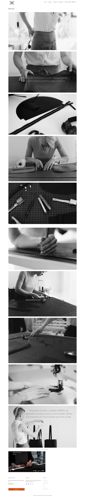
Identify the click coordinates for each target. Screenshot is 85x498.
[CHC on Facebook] (26, 484)
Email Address (11, 483)
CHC (36, 495)
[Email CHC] (32, 484)
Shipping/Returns (46, 482)
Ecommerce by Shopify (48, 495)
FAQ (43, 484)
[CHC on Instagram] (30, 484)
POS (43, 495)
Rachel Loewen (46, 449)
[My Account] (69, 2)
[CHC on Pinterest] (28, 484)
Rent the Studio (45, 488)
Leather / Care (45, 480)
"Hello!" (34, 481)
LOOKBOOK (61, 2)
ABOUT (50, 2)
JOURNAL (55, 2)
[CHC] (11, 3)
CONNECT (67, 2)
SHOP (45, 2)
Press (44, 486)
